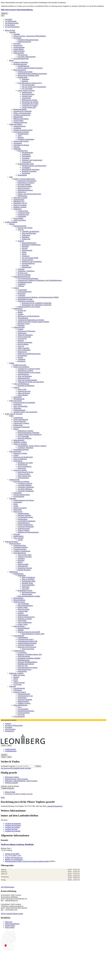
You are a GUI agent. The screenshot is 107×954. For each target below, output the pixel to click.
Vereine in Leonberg (20, 470)
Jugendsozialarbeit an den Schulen (29, 307)
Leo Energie (17, 684)
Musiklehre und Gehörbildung (32, 261)
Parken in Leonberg (19, 205)
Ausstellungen (18, 417)
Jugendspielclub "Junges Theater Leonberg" (32, 446)
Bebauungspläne (23, 564)
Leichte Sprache (10, 749)
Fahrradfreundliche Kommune (28, 667)
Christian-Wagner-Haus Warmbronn (29, 434)
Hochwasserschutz (28, 649)
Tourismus (12, 498)
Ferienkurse (17, 408)
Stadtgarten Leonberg (25, 619)
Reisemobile (17, 510)
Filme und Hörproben (29, 233)
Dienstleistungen (23, 134)
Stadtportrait (17, 209)
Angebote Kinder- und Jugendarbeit (25, 412)
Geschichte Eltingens (24, 485)
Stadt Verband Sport (24, 476)
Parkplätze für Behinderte (26, 386)
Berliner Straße (22, 607)
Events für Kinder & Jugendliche (24, 402)
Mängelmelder (18, 117)
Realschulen (22, 293)
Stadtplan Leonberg (19, 207)
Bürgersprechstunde (20, 109)
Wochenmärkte (18, 218)
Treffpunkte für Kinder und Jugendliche (31, 382)
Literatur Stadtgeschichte (21, 495)
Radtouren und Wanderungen (23, 457)
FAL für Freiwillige (28, 85)
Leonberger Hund (23, 213)
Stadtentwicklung (19, 602)
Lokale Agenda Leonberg (26, 90)
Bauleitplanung (18, 573)
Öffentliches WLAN (20, 203)
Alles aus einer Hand (24, 555)
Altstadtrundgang (23, 513)
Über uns (21, 229)
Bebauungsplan (27, 594)
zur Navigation (10, 25)
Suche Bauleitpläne (28, 585)
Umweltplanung (18, 636)
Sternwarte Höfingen (24, 438)
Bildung (12, 224)
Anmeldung (21, 284)
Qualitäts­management (25, 282)
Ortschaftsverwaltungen (21, 145)
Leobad (15, 455)
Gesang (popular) (27, 260)
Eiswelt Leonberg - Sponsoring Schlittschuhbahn (29, 36)
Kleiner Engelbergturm (25, 525)
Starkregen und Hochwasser (27, 647)
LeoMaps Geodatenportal (21, 115)
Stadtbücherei (17, 308)
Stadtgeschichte (14, 479)
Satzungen (21, 269)
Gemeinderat (26, 154)
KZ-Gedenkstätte (23, 436)
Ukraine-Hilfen (18, 120)
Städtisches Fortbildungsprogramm (29, 354)
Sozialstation (17, 397)
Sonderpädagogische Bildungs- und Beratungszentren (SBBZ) (38, 297)
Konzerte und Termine (25, 228)
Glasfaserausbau (18, 199)
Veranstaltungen (23, 318)
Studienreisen (22, 333)
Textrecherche (26, 162)
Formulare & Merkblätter (26, 139)
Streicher (25, 248)
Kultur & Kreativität (24, 337)
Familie (11, 363)
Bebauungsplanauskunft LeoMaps (29, 596)
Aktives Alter (22, 389)
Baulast (20, 562)
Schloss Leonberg (23, 530)
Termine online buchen (21, 141)
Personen (21, 137)
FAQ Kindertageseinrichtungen (28, 278)
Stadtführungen (18, 536)
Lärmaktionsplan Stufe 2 (26, 639)
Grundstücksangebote (20, 547)
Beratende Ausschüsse (29, 171)
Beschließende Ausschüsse (30, 169)
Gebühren (21, 286)
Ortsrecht (16, 147)
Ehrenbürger (17, 493)
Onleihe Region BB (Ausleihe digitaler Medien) (33, 322)
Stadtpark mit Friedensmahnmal (28, 532)
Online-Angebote (23, 348)
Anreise (20, 540)
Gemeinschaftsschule (24, 292)
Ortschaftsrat (26, 173)
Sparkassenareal (23, 615)
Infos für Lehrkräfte (24, 275)
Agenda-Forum (27, 96)
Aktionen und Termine (25, 72)
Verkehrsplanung (19, 651)
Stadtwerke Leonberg (16, 673)
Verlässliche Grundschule (26, 301)
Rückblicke (25, 237)
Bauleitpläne (22, 575)
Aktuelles (12, 32)
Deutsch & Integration (25, 342)
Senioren (16, 387)
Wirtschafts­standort (24, 694)
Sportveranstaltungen (24, 466)
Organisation (17, 143)
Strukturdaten (22, 698)
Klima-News (22, 192)
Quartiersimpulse (19, 47)
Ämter (20, 135)
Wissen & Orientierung (25, 335)
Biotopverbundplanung (25, 605)
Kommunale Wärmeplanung (27, 181)
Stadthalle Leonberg (20, 442)
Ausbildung (17, 128)
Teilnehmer (25, 79)
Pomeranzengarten (24, 528)
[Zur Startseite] (45, 743)
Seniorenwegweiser (24, 391)
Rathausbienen (22, 196)
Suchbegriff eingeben (8, 766)
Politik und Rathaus (15, 124)
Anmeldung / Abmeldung (26, 271)
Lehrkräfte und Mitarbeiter (30, 231)
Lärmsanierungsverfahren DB (27, 641)
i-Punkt (15, 506)
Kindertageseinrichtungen (21, 276)
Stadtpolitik (17, 149)
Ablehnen (4, 13)
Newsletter (16, 43)
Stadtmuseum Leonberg (25, 431)
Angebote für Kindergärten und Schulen (31, 320)
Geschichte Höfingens (25, 489)
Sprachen (21, 340)
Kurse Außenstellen (24, 350)
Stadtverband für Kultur (25, 472)
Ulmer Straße (22, 620)
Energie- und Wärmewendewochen (29, 194)
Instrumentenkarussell (29, 243)
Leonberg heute (23, 211)
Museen (16, 429)
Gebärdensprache (11, 751)
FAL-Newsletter (27, 88)
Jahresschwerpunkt (28, 94)
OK (3, 15)
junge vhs (21, 346)
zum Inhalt (8, 19)
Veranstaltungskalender (21, 58)
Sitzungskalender (27, 152)
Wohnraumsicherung (20, 122)
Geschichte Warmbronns (26, 491)
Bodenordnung (18, 598)
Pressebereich (17, 45)
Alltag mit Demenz (24, 393)
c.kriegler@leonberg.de (54, 806)
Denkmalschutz (23, 566)
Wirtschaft (12, 686)
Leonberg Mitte (23, 611)
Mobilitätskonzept (23, 660)
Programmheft (22, 355)
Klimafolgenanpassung (25, 190)
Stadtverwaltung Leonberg (17, 844)
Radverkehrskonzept (24, 669)
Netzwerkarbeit (23, 395)
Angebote (21, 241)
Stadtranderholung (19, 410)
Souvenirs (16, 534)
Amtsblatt (16, 34)
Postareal (21, 613)
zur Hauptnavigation (11, 23)
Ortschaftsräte (26, 156)
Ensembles (25, 265)
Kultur (11, 416)
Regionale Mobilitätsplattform (27, 662)
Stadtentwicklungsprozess (26, 617)
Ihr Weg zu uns (23, 273)
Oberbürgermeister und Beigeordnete (34, 166)
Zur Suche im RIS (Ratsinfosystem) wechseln (16, 768)
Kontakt (20, 357)
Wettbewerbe (26, 239)
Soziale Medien (18, 49)
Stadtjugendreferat (24, 378)
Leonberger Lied (23, 214)
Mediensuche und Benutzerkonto (28, 316)
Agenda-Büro (26, 98)
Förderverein (26, 235)
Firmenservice (22, 352)
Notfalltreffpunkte (23, 66)
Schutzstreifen (22, 671)
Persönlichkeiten (18, 496)
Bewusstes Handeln (24, 184)
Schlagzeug (25, 256)
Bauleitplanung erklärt (25, 590)
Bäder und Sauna (19, 675)
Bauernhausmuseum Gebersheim (28, 433)
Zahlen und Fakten (19, 220)
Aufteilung (21, 558)
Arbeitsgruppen (27, 92)
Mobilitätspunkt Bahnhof (26, 664)
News (19, 707)
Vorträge (20, 329)
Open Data (25, 589)
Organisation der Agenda (30, 104)
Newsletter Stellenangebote (27, 57)
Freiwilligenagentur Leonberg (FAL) (30, 83)
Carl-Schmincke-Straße (25, 517)
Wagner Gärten (23, 624)
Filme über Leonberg (20, 198)
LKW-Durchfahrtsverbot (26, 645)
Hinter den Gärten (23, 609)
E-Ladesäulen (22, 652)
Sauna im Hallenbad (20, 459)
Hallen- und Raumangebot (22, 113)
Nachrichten (17, 38)
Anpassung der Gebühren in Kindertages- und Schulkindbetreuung (40, 280)
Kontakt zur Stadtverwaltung (22, 130)
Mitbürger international (21, 119)
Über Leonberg (18, 538)
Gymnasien (21, 295)
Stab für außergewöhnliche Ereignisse (30, 68)
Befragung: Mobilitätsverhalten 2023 (30, 654)
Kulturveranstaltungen (20, 419)
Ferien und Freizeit (15, 401)
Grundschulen (22, 290)
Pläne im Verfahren (28, 579)
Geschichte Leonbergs (25, 483)
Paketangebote (26, 267)
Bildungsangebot (23, 701)
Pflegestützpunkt (18, 399)
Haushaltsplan (22, 175)
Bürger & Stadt (10, 30)
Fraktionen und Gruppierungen (32, 160)
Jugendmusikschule (19, 226)
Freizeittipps (17, 404)
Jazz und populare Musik (30, 258)
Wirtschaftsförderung (20, 705)
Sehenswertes (17, 511)
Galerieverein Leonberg (21, 423)
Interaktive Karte (27, 583)
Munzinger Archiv (24, 323)
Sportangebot (17, 461)
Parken (15, 681)
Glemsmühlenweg (24, 523)
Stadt (11, 177)
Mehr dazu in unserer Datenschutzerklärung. (17, 10)
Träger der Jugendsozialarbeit (27, 380)
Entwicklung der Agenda (30, 102)
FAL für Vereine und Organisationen (34, 87)
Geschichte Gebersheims (26, 487)
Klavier (24, 254)
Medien (20, 312)
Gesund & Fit (22, 339)
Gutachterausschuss (19, 549)
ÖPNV (15, 679)
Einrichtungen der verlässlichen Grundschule (36, 305)
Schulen (16, 288)
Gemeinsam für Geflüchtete (22, 111)
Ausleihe (20, 314)
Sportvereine (22, 468)
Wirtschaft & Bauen (11, 542)
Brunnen (16, 677)
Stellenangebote (18, 53)
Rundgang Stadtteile (24, 515)
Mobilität (21, 630)
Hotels (15, 504)
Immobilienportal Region (26, 711)
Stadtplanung (13, 572)
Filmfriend (21, 325)
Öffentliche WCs (19, 201)
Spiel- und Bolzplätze (25, 376)
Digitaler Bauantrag (24, 570)
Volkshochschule (19, 327)
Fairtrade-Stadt (22, 77)
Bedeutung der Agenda (29, 100)
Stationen (25, 81)
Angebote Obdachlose (20, 62)
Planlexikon (26, 587)
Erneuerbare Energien (25, 186)
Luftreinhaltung (23, 637)
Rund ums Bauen (15, 543)
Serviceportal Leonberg (21, 132)
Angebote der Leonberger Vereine (29, 369)
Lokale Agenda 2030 (29, 107)
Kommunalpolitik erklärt (26, 164)
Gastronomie (17, 502)
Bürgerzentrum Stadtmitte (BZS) (28, 75)
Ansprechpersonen (19, 126)
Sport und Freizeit (15, 451)
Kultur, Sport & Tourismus (14, 414)
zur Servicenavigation (12, 27)
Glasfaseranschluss (19, 545)
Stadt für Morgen (19, 51)
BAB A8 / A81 (23, 666)
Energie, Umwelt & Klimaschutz (24, 179)
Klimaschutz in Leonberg (26, 182)
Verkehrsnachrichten (24, 42)
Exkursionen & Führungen (26, 331)
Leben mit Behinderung (21, 384)
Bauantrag (21, 560)
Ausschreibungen (19, 688)
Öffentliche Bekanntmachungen (28, 40)
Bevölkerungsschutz (20, 64)
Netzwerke (21, 714)
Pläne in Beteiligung (28, 577)
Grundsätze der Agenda (29, 105)
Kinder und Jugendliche (21, 367)
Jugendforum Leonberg (25, 370)
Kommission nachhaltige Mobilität (29, 658)
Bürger (11, 60)
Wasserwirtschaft (19, 683)
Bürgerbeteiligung (19, 600)
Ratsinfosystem (23, 151)
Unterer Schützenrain (25, 622)
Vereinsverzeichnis (24, 474)
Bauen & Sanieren (24, 188)
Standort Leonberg (19, 692)
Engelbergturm (22, 519)
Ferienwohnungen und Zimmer (23, 500)
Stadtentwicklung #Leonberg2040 (29, 632)
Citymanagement (19, 716)
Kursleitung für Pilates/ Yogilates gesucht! (18, 794)
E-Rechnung (17, 690)
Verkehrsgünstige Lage (25, 696)
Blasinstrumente (27, 250)
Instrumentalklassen (28, 263)
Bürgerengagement (19, 70)
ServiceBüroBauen (19, 553)
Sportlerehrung (22, 464)
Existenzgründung (24, 713)
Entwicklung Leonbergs (21, 481)
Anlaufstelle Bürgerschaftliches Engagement (32, 73)
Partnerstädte (22, 216)
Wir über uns (22, 310)
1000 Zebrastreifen (24, 656)
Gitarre (24, 252)
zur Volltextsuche (10, 21)
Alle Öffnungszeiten (7, 887)
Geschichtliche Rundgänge (26, 521)
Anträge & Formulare (25, 557)
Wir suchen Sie (22, 55)
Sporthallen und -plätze (25, 463)
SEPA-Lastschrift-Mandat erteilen (12, 914)
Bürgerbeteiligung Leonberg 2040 (33, 634)
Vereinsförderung (23, 478)
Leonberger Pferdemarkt (21, 427)
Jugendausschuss (23, 374)
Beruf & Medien (23, 344)
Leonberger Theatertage (25, 448)
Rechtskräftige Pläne (28, 581)
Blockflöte (25, 246)
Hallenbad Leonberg (20, 453)
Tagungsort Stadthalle (25, 699)
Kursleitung (21, 361)
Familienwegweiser (19, 365)
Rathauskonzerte (18, 440)
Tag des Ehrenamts (19, 421)
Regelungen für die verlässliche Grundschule (36, 303)
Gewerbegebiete (23, 709)
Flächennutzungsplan (29, 592)
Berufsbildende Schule (25, 299)
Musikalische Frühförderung (31, 245)
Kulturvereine (17, 425)
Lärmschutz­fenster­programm (27, 643)
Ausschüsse (25, 158)
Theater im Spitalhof (20, 444)
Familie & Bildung (11, 222)
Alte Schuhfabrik (23, 604)
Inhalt (3, 797)
